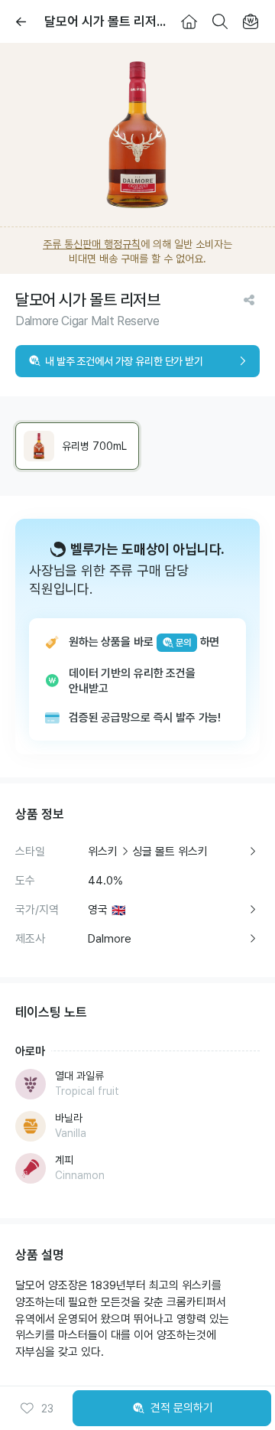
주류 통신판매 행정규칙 (92, 244)
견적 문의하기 (181, 1408)
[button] (36, 1408)
